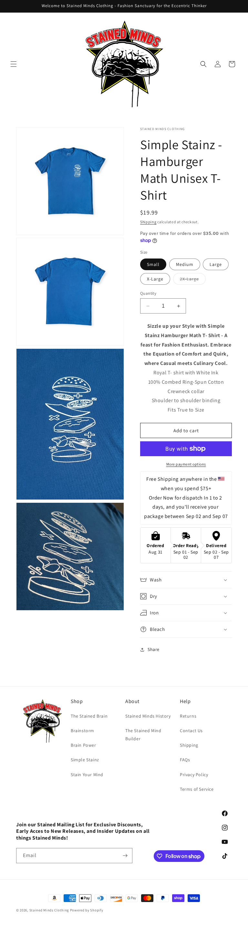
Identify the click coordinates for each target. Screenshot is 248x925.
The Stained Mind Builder (143, 735)
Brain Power (83, 745)
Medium (184, 264)
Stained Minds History (148, 716)
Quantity (148, 293)
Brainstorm (82, 730)
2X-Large (193, 280)
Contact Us (191, 730)
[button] (13, 64)
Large (216, 264)
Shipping (148, 221)
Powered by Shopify (86, 910)
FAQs (185, 760)
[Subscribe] (125, 855)
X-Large (155, 279)
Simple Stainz (85, 760)
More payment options (186, 464)
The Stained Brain (89, 716)
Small (153, 264)
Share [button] (154, 649)
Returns (188, 716)
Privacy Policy (194, 774)
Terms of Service (197, 789)
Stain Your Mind (87, 774)
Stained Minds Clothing (49, 910)
